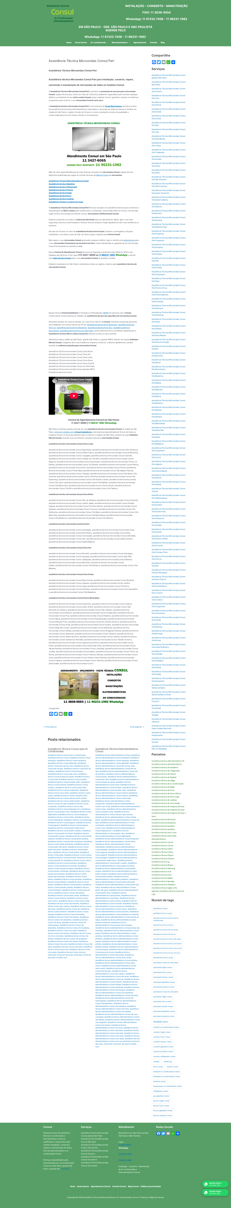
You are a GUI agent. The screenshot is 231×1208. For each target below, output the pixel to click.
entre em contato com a (73, 432)
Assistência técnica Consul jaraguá (74, 825)
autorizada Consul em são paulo (60, 955)
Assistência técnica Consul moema (77, 855)
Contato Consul (119, 1186)
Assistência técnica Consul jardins (66, 852)
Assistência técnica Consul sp (68, 909)
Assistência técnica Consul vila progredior (70, 939)
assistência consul (160, 908)
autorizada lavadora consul (163, 987)
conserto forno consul (161, 1037)
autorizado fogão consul (162, 997)
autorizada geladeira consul (164, 982)
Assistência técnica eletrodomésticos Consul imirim (115, 841)
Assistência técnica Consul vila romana (63, 941)
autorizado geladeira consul (164, 1011)
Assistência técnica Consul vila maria (62, 930)
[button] (107, 42)
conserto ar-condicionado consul (166, 1027)
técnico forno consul (161, 1106)
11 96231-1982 (176, 19)
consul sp (168, 1062)
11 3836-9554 (125, 1145)
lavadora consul (159, 1081)
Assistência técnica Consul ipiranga (78, 820)
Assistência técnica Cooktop (61, 199)
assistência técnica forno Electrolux (102, 325)
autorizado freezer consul (163, 1006)
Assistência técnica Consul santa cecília (63, 895)
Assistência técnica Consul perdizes (68, 879)
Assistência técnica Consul (58, 758)
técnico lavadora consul (162, 1115)
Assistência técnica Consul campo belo (71, 787)
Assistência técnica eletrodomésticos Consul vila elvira (116, 995)
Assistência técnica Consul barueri (69, 771)
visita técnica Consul (62, 258)
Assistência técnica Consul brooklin (72, 779)
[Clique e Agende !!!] (94, 686)
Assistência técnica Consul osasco (77, 860)
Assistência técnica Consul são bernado (63, 903)
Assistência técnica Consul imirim (61, 817)
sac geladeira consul (161, 1096)
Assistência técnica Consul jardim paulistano (65, 841)
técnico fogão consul (161, 1101)
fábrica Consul (102, 175)
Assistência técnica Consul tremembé (69, 914)
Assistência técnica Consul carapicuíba (63, 790)
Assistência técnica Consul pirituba (68, 885)
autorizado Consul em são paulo (116, 1044)
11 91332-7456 (152, 19)
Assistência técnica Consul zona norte (167, 948)
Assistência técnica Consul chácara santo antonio (67, 798)
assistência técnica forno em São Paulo (76, 331)
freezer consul (172, 1067)
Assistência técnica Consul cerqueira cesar (70, 795)
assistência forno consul (162, 913)
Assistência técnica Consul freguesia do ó (64, 809)
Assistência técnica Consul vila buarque (63, 917)
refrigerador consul (160, 1091)
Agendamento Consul (100, 1186)
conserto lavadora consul (163, 1051)
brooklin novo (61, 957)
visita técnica (128, 240)
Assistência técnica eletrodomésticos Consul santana (116, 960)
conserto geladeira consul (163, 1047)
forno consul (158, 1067)
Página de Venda (156, 1197)
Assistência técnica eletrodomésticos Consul (112, 755)
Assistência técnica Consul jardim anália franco (66, 828)
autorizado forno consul (162, 1001)
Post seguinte (137, 727)
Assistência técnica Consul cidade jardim (64, 801)
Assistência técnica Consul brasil (165, 930)
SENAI (105, 313)
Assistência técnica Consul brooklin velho (64, 782)
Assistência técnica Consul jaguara (61, 822)
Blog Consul (133, 1186)
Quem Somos (83, 1186)
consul (156, 1061)
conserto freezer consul (162, 1042)
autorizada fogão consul (162, 967)
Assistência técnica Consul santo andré (74, 901)
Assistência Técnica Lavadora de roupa (66, 202)
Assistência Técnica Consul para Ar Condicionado (68, 750)
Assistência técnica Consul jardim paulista (71, 839)
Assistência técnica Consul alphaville (62, 763)
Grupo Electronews (113, 106)
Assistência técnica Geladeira (62, 184)
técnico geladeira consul (162, 1110)
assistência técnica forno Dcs (100, 328)
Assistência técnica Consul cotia (70, 806)
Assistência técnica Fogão (60, 193)
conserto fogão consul (161, 1032)
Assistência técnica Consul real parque (69, 893)
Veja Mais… (65, 1169)
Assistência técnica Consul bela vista (62, 774)
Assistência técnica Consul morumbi (62, 858)
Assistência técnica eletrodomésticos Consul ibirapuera (117, 839)
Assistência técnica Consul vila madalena (73, 928)
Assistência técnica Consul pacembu (62, 863)
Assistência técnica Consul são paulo (167, 939)
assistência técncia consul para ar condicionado (67, 755)
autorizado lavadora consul (163, 1016)
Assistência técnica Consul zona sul (71, 952)
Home (72, 1186)
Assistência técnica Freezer (61, 190)
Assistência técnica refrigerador (63, 187)
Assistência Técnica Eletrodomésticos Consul (116, 750)
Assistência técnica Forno (60, 196)
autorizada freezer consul (163, 977)
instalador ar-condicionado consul (166, 1072)
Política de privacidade (151, 1186)
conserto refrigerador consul (164, 1056)
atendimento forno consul (163, 958)
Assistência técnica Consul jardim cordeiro (64, 831)
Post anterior (50, 727)
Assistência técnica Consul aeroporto (71, 760)
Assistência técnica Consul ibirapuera (72, 814)
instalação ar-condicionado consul (166, 1076)
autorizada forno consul (162, 972)
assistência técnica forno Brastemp (72, 328)
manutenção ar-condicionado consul (167, 1086)
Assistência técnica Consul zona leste (67, 947)
